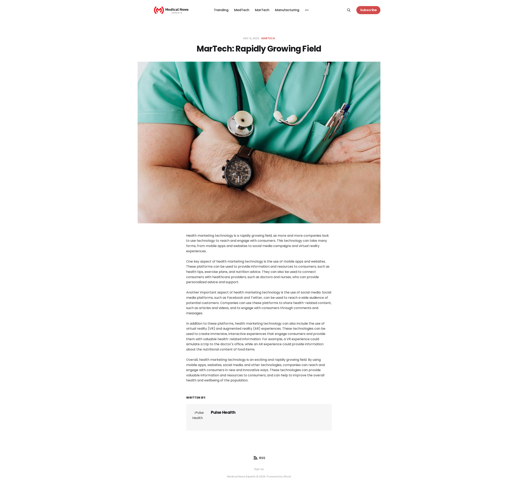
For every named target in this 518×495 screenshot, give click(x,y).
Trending (221, 10)
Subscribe (368, 10)
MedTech (241, 10)
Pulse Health (223, 412)
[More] (307, 10)
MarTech (262, 10)
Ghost (287, 476)
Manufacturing (287, 10)
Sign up (259, 469)
